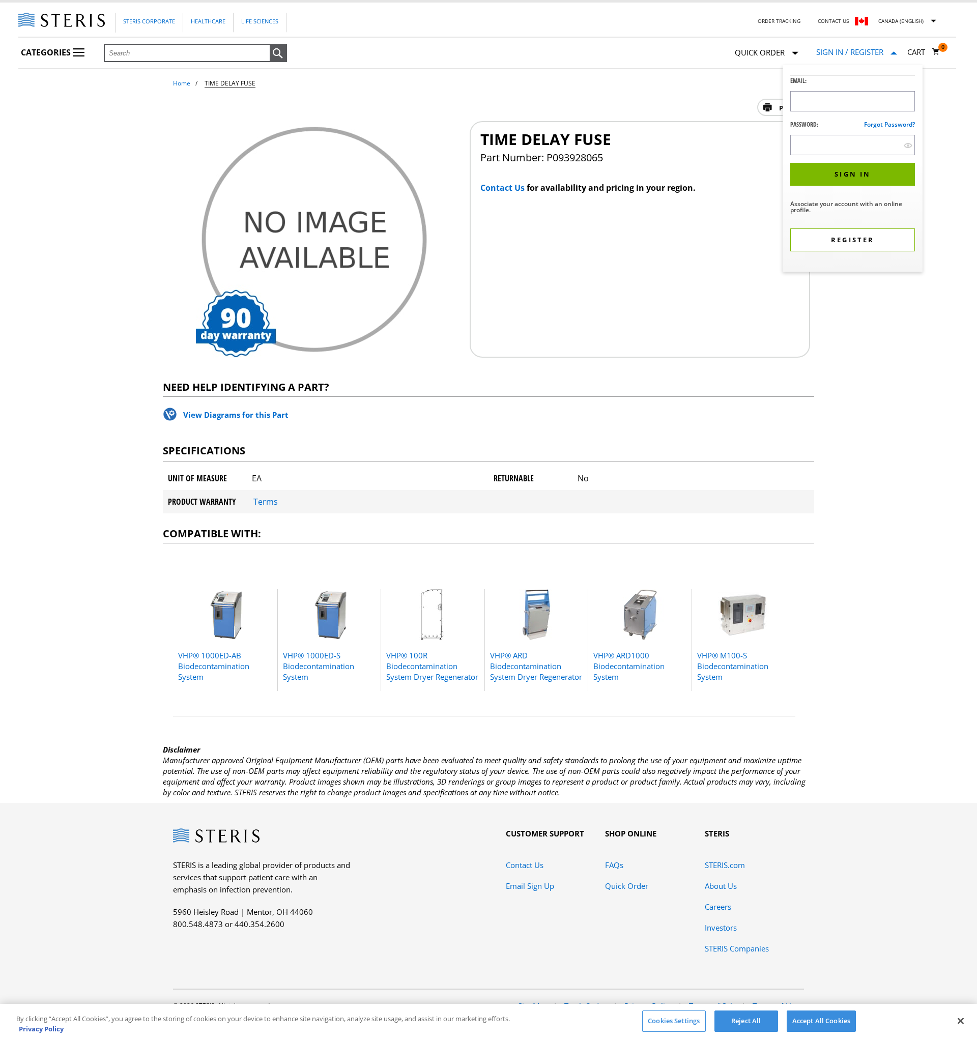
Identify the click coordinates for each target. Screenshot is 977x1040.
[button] (278, 53)
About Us (721, 886)
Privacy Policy (41, 1028)
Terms (265, 501)
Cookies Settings (674, 1020)
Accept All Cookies (821, 1020)
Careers (718, 907)
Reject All (746, 1020)
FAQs (614, 865)
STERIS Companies (737, 948)
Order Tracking (779, 20)
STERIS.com (725, 865)
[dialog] (852, 169)
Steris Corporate (149, 21)
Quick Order (626, 886)
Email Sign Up (530, 886)
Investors (721, 927)
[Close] (961, 1020)
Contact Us (833, 20)
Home (181, 83)
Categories (47, 52)
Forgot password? (889, 124)
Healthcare (208, 21)
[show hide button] (908, 145)
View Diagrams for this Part (236, 415)
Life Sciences (259, 21)
